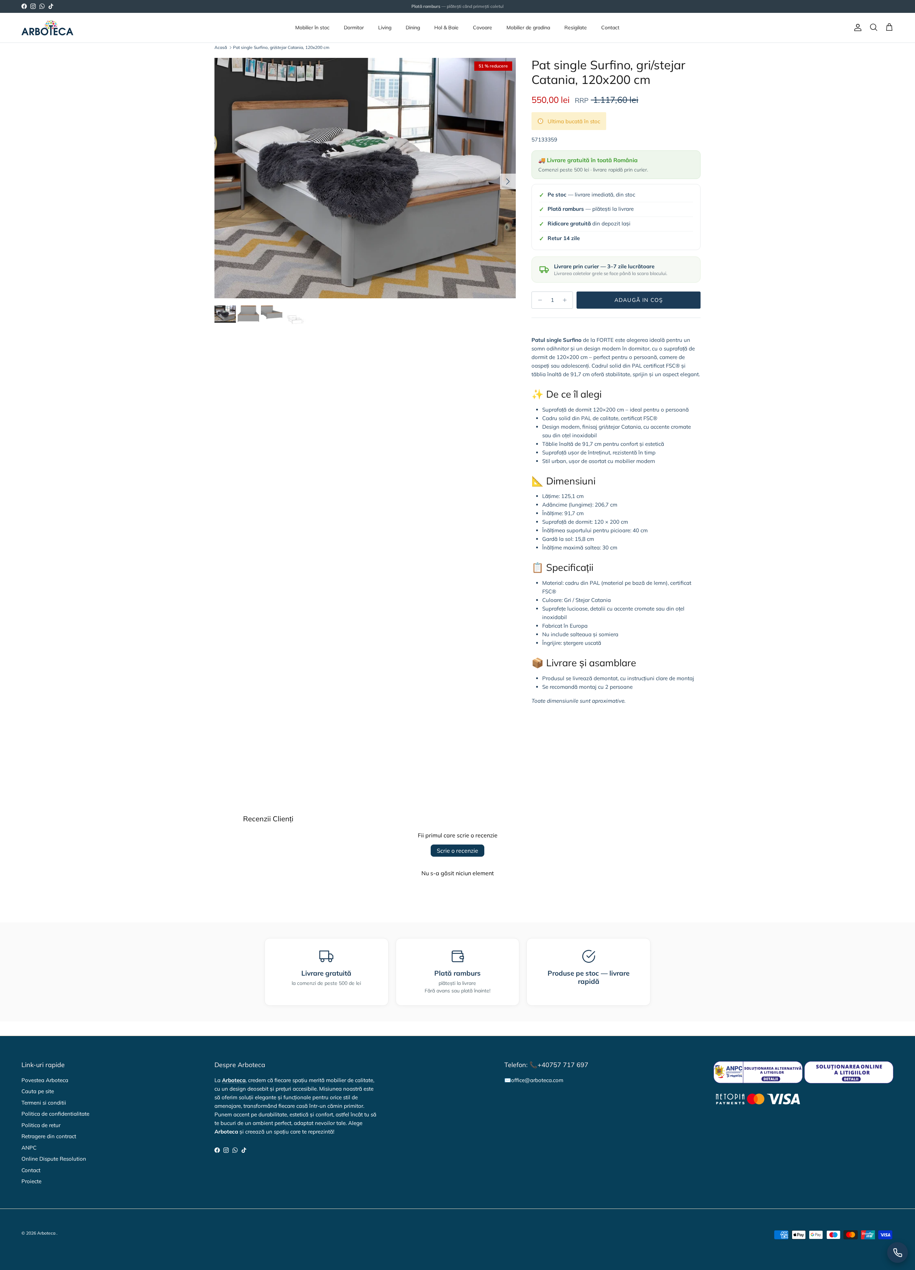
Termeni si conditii (43, 1102)
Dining (413, 27)
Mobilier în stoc (312, 27)
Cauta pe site (37, 1091)
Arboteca (46, 1233)
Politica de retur (40, 1125)
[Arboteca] (47, 27)
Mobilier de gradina (528, 27)
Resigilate (575, 27)
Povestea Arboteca (44, 1080)
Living (384, 27)
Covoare (482, 27)
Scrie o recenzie (457, 850)
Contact (610, 27)
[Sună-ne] (897, 1252)
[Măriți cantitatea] (566, 300)
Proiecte (31, 1181)
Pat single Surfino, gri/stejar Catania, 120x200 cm (281, 47)
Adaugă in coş (638, 300)
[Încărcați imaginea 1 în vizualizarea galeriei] (365, 178)
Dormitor (354, 27)
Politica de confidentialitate (55, 1113)
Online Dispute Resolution (53, 1158)
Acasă (220, 47)
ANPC (28, 1147)
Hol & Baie (446, 27)
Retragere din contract (48, 1136)
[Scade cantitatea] (538, 300)
